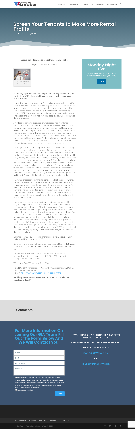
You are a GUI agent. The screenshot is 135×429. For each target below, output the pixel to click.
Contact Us (100, 4)
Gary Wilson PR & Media (38, 420)
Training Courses (20, 420)
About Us (53, 420)
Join (101, 81)
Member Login (112, 4)
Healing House (87, 4)
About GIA (61, 4)
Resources (74, 4)
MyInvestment (21, 34)
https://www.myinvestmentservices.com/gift (41, 272)
